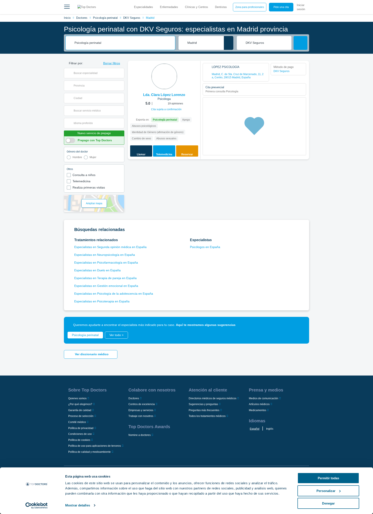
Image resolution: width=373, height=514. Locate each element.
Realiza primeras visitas (89, 187)
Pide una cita (281, 7)
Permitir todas (328, 478)
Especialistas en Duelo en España (97, 270)
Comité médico (77, 422)
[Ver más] (195, 70)
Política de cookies (79, 440)
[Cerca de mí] (228, 43)
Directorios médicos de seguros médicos (212, 398)
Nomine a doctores (139, 435)
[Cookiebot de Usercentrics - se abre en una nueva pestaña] (36, 505)
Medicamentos (257, 410)
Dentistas (221, 7)
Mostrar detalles (77, 505)
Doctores (81, 17)
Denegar (328, 503)
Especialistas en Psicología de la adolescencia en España (113, 293)
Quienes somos (77, 398)
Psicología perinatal (105, 17)
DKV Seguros (131, 17)
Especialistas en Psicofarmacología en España (106, 262)
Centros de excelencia (141, 404)
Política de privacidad (80, 428)
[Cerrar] (301, 325)
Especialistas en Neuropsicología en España (104, 254)
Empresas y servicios (140, 410)
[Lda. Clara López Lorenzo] (164, 76)
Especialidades (143, 7)
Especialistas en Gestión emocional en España (106, 286)
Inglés (269, 428)
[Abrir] (121, 73)
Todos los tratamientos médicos (207, 416)
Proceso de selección (80, 416)
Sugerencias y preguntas (203, 404)
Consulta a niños (84, 175)
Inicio (67, 17)
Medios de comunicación (263, 398)
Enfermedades (169, 7)
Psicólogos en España (205, 247)
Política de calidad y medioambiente (89, 451)
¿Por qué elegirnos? (80, 404)
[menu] (67, 7)
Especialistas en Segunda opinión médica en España (110, 247)
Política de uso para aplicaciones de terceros (94, 445)
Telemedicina (81, 181)
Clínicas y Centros (196, 7)
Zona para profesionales (249, 7)
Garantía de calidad (79, 410)
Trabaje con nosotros (140, 416)
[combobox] (123, 43)
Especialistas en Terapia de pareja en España (105, 278)
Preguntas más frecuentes (204, 410)
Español (254, 428)
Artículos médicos (259, 404)
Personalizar (325, 491)
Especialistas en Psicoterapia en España (102, 301)
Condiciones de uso (80, 433)
